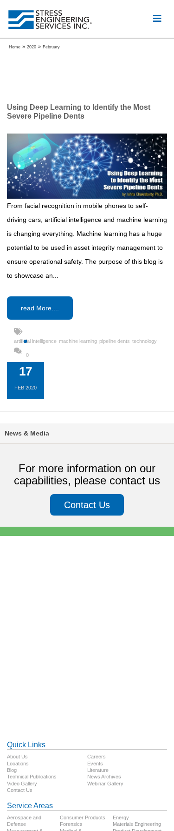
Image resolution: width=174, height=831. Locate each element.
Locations (18, 763)
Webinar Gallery (105, 783)
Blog (12, 770)
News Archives (104, 776)
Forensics (71, 824)
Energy (121, 817)
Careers (96, 756)
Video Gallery (22, 783)
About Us (17, 756)
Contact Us (87, 505)
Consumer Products (82, 817)
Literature (98, 770)
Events (95, 763)
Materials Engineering (137, 824)
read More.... (40, 308)
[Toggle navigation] (157, 18)
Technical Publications (32, 776)
